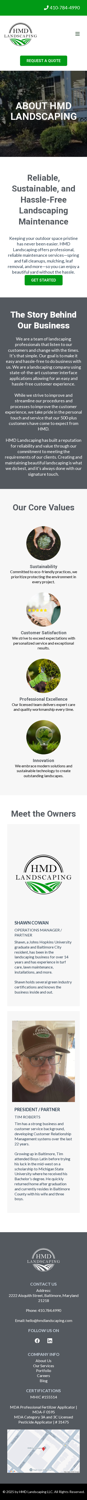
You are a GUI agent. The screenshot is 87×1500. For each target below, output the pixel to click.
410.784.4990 (49, 1310)
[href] (43, 1451)
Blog (44, 1380)
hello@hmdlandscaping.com (49, 1320)
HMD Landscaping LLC (36, 1492)
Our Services (43, 1365)
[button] (77, 34)
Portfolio (43, 1370)
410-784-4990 (65, 7)
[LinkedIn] (50, 1340)
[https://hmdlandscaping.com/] (20, 34)
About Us (43, 1360)
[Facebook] (37, 1340)
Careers (43, 1375)
